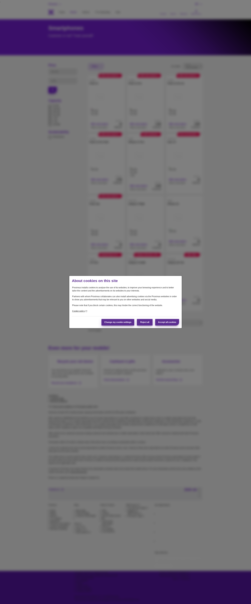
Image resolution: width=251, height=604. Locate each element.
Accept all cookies (167, 322)
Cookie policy (78, 311)
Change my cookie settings (117, 322)
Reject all (144, 322)
